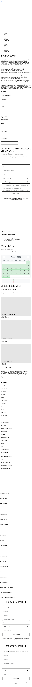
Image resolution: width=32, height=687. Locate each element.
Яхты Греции (3, 550)
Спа (2, 446)
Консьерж (6, 35)
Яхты (2, 459)
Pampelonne (4, 415)
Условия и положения (6, 595)
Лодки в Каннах (3, 514)
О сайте (6, 38)
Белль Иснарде (4, 385)
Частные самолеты (5, 462)
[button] (16, 42)
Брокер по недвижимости (8, 234)
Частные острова (4, 577)
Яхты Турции (3, 561)
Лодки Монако (3, 508)
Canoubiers (3, 403)
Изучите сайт (7, 37)
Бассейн (3, 434)
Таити (2, 406)
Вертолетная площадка (6, 428)
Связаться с (6, 40)
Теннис (2, 443)
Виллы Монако (3, 503)
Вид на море (4, 431)
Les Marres (3, 391)
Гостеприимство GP (4, 571)
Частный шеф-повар (5, 468)
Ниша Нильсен (7, 232)
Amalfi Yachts (3, 540)
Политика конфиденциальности (8, 597)
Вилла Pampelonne (8, 314)
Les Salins (3, 394)
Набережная (4, 440)
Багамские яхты (3, 545)
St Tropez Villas (6, 367)
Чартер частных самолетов (6, 587)
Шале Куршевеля (4, 566)
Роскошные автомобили (6, 465)
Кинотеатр (3, 425)
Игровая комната (5, 422)
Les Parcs (3, 409)
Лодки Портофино (4, 524)
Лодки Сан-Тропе (4, 519)
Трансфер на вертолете (6, 456)
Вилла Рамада (7, 361)
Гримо (2, 397)
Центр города (4, 388)
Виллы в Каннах (3, 498)
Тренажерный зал (5, 437)
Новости (6, 39)
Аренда (5, 33)
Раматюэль (3, 412)
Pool (2, 119)
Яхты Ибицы (3, 529)
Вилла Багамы (7, 338)
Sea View (5, 119)
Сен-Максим (4, 400)
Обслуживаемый (5, 449)
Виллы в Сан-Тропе (4, 493)
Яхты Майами (3, 535)
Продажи (6, 34)
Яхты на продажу (4, 582)
